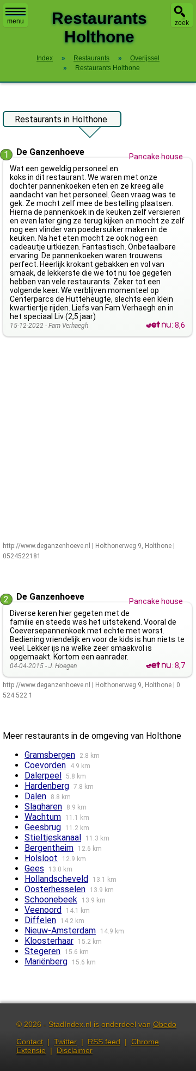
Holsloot (41, 858)
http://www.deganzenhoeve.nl (46, 546)
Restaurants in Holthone (61, 119)
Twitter (65, 1041)
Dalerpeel (43, 775)
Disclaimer (75, 1050)
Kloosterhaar (49, 941)
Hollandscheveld (56, 879)
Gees (34, 868)
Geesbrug (42, 827)
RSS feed (104, 1041)
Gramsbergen (49, 755)
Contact (29, 1041)
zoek (182, 23)
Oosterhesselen (54, 889)
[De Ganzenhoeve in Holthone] (158, 325)
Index (44, 58)
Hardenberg (46, 786)
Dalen (35, 796)
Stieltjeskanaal (52, 837)
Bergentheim (49, 848)
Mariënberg (46, 961)
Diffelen (40, 920)
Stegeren (42, 951)
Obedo (164, 1024)
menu (15, 21)
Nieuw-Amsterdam (60, 930)
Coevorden (45, 765)
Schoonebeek (50, 899)
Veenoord (43, 910)
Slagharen (43, 806)
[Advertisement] (98, 440)
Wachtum (42, 817)
